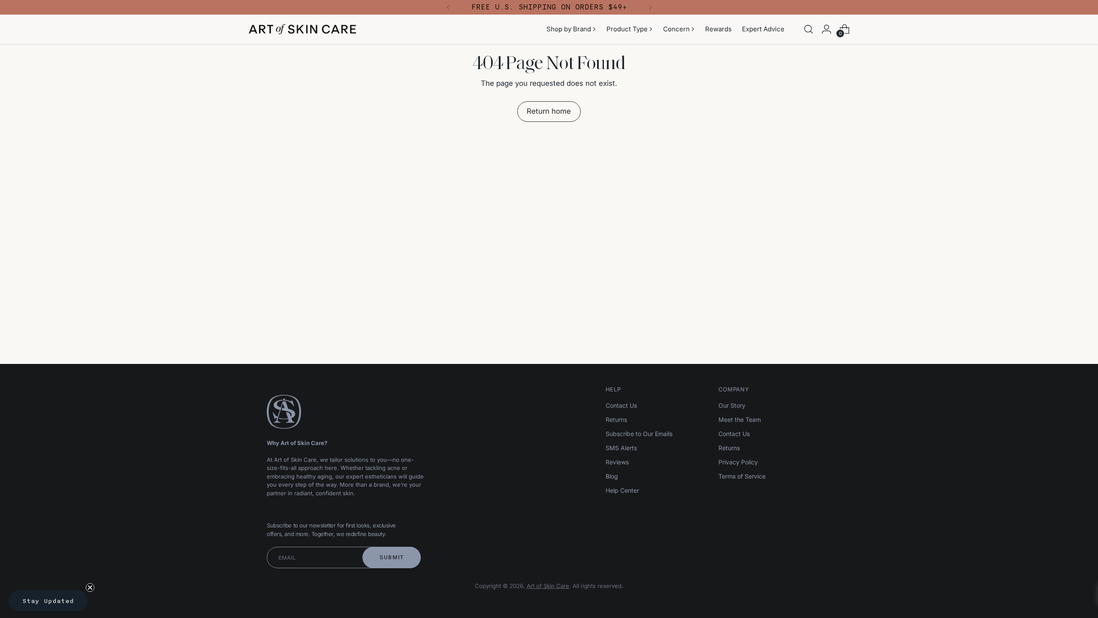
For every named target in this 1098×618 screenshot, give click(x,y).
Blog (612, 476)
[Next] (650, 7)
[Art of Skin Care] (302, 29)
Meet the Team (739, 419)
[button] (48, 601)
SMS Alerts (621, 447)
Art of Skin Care (548, 585)
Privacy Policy (738, 462)
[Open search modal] (808, 29)
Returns (616, 419)
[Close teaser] (90, 587)
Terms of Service (742, 476)
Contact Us (621, 405)
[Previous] (448, 7)
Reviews (617, 462)
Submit (392, 557)
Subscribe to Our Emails (639, 433)
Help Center (622, 490)
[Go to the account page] (826, 29)
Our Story (731, 405)
